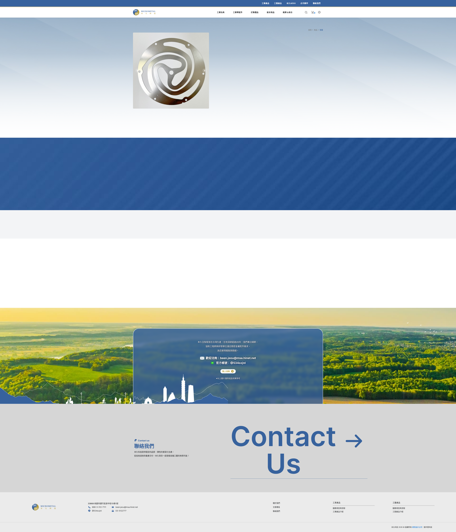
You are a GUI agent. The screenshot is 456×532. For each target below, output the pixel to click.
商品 (315, 30)
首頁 (310, 30)
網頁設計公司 (417, 527)
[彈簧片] (171, 71)
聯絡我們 (317, 3)
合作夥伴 (304, 3)
